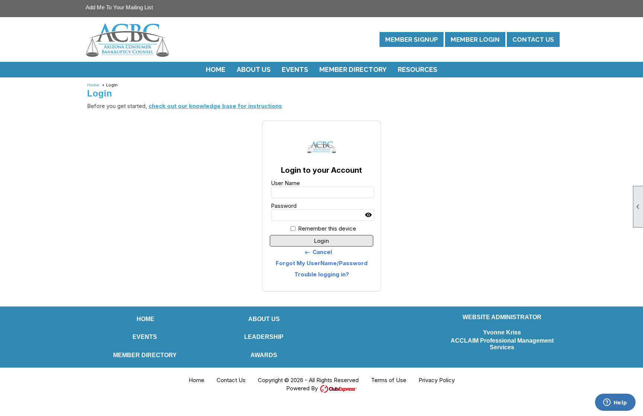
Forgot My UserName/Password (322, 263)
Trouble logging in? (321, 274)
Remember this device (327, 228)
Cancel (318, 252)
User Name (285, 183)
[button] (253, 69)
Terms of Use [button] (388, 380)
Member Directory (353, 69)
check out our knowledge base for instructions (215, 105)
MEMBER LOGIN (475, 39)
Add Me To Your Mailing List (119, 7)
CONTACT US (533, 39)
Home (215, 69)
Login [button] (321, 240)
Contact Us (231, 380)
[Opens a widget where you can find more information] (615, 403)
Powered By (302, 388)
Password (284, 205)
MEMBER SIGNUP (411, 39)
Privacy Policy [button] (437, 380)
